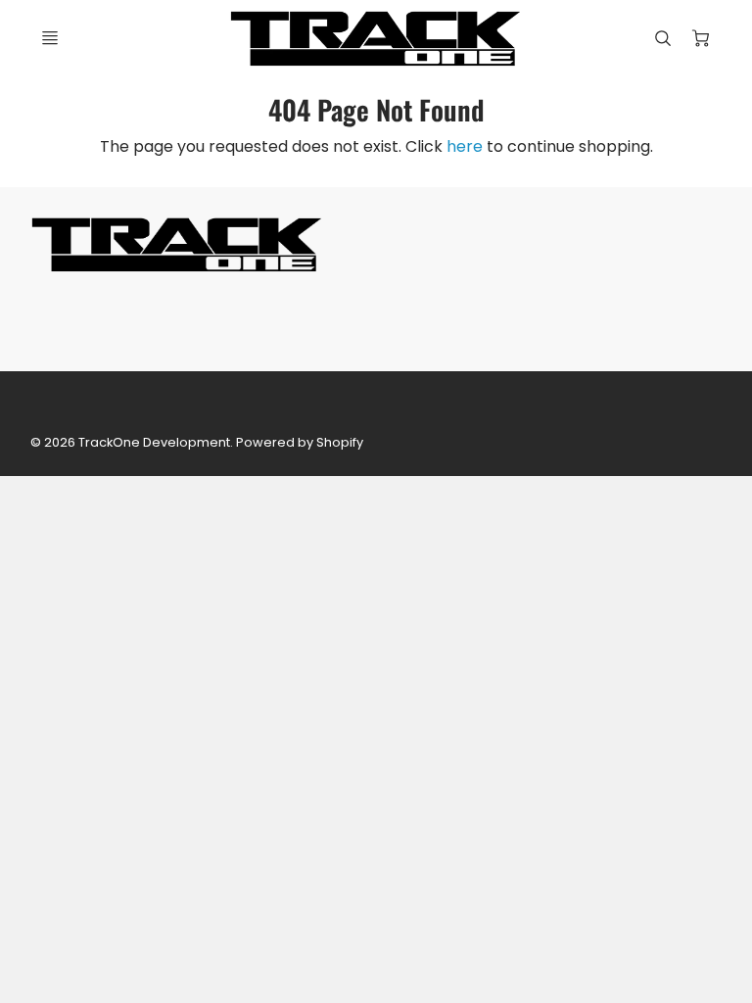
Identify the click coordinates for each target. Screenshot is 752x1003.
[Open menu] (50, 38)
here (464, 146)
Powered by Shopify (299, 442)
